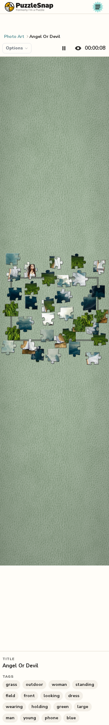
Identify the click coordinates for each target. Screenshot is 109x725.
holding (39, 707)
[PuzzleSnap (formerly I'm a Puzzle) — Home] (29, 7)
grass (11, 684)
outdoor (34, 684)
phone (51, 718)
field (10, 696)
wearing (14, 707)
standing (84, 684)
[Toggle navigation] (97, 7)
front (29, 696)
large (82, 707)
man (10, 718)
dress (73, 696)
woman (59, 684)
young (29, 718)
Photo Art (14, 36)
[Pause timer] (64, 48)
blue (71, 718)
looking (52, 696)
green (63, 707)
